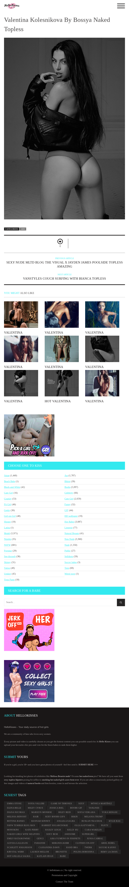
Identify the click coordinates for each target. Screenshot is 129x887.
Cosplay (8, 499)
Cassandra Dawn (49, 847)
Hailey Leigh (53, 830)
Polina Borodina (84, 852)
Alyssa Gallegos (17, 843)
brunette (61, 852)
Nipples (7, 539)
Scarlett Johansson (19, 847)
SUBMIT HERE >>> (88, 764)
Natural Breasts (71, 533)
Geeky (7, 510)
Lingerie (68, 527)
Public (67, 550)
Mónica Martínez (101, 803)
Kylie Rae (115, 821)
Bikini (67, 481)
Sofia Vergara (86, 812)
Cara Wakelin (93, 830)
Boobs (67, 487)
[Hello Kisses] (49, 6)
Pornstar (8, 550)
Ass (23, 229)
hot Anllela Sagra (18, 856)
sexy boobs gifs (55, 816)
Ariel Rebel (108, 843)
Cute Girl (68, 499)
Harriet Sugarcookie (55, 825)
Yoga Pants (9, 579)
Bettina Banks (16, 821)
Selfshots (68, 556)
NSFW (7, 545)
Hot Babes (69, 522)
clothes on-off (85, 843)
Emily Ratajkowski (18, 838)
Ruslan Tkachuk (92, 821)
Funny (67, 504)
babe (63, 856)
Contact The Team (64, 881)
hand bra (72, 847)
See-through (10, 556)
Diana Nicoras (16, 812)
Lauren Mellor (39, 852)
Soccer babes (70, 562)
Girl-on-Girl (10, 516)
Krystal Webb (15, 852)
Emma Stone (14, 803)
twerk (88, 847)
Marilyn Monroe (41, 812)
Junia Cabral (95, 838)
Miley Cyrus (35, 808)
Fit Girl (7, 504)
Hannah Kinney (40, 821)
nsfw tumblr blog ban (21, 825)
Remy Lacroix (109, 852)
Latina (7, 527)
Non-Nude (69, 539)
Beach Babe (9, 481)
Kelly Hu (72, 830)
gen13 (40, 838)
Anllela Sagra (66, 821)
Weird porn (69, 574)
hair (36, 816)
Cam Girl (8, 493)
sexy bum (52, 834)
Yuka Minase (109, 812)
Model (7, 533)
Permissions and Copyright (64, 875)
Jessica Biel (57, 808)
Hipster (7, 522)
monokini (13, 830)
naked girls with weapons (23, 834)
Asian (6, 475)
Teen (66, 568)
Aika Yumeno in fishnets (65, 838)
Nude (67, 545)
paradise (39, 843)
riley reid (64, 812)
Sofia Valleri (36, 803)
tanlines (94, 808)
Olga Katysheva (85, 825)
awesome (69, 834)
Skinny (7, 562)
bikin (74, 816)
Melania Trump (93, 816)
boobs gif (76, 808)
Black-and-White (12, 487)
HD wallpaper (71, 516)
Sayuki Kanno (107, 847)
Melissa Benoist (17, 816)
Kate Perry (32, 830)
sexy (81, 803)
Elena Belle (14, 808)
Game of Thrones (61, 803)
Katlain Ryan (45, 856)
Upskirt (7, 574)
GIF (66, 510)
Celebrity (68, 493)
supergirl (88, 834)
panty (105, 825)
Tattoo (7, 568)
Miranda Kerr (60, 843)
